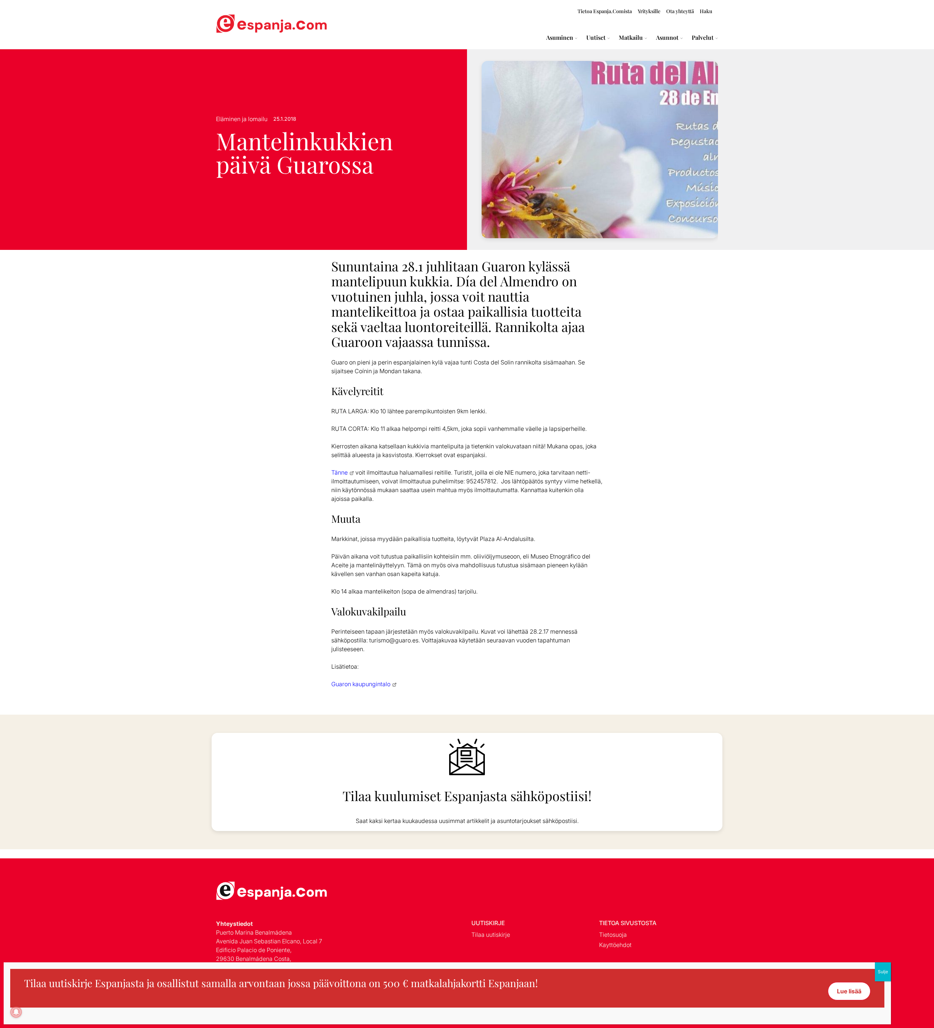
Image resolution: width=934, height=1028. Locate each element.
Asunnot (667, 37)
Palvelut (703, 37)
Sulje (883, 971)
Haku (706, 11)
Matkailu (631, 37)
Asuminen (559, 37)
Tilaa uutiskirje (490, 934)
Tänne (339, 472)
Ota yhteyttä (680, 11)
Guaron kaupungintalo (360, 684)
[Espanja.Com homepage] (233, 24)
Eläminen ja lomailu (241, 119)
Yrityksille (649, 11)
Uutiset (596, 37)
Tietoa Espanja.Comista (605, 11)
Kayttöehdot (615, 944)
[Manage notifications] (16, 1012)
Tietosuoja (613, 934)
